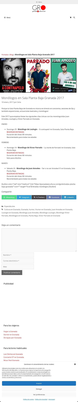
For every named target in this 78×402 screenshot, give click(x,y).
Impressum (51, 399)
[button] (75, 364)
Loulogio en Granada (10, 212)
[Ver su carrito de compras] (70, 17)
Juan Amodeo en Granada (62, 209)
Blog (11, 54)
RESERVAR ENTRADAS (15, 132)
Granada (24, 209)
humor (31, 209)
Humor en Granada (43, 209)
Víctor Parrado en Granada (49, 215)
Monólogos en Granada (18, 215)
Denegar (39, 389)
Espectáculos (9, 206)
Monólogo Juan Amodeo (29, 212)
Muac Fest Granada (11, 360)
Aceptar (39, 383)
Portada (5, 54)
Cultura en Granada (12, 209)
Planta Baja (33, 215)
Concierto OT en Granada (14, 357)
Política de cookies (28, 399)
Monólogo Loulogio (47, 212)
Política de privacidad (41, 399)
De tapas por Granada (12, 337)
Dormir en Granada (11, 334)
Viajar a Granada (10, 331)
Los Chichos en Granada (13, 354)
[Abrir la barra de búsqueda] (74, 17)
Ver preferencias (39, 395)
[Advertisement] (39, 36)
